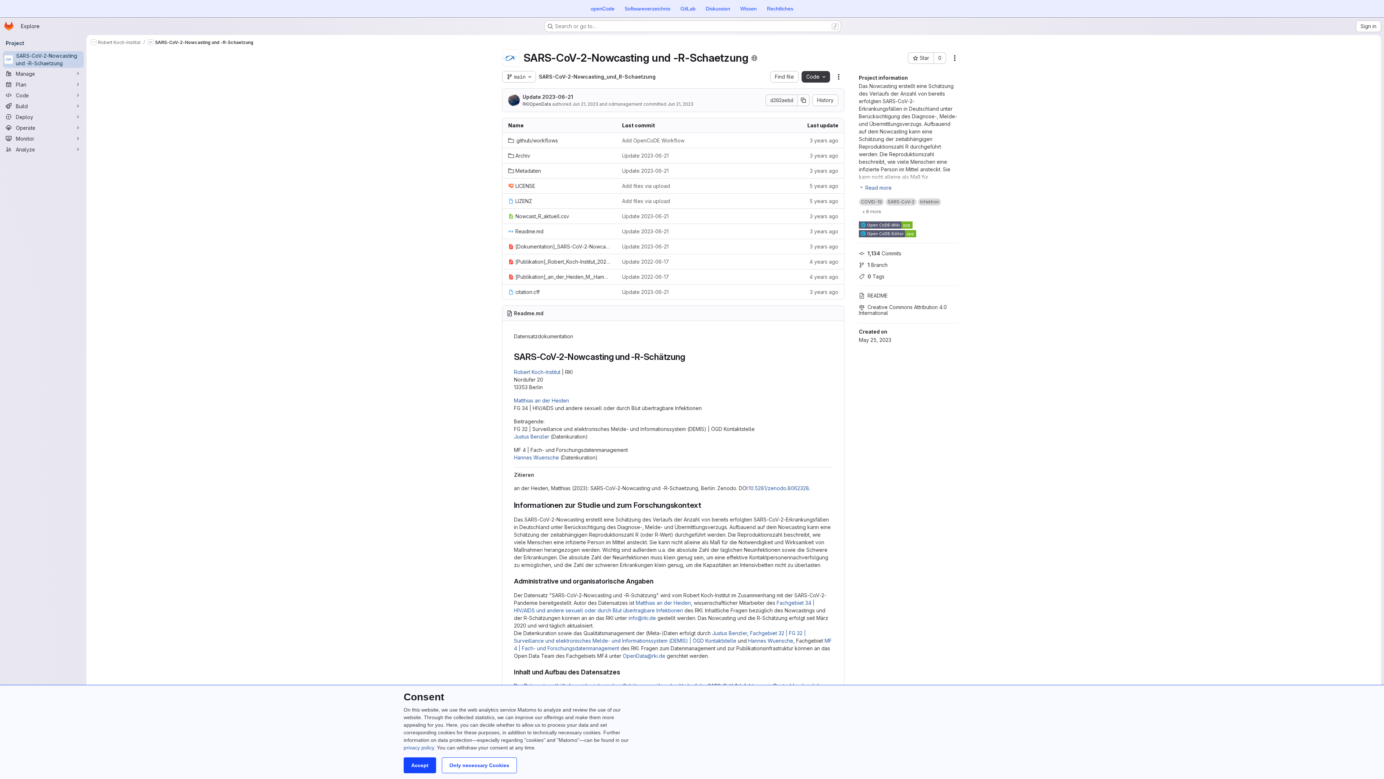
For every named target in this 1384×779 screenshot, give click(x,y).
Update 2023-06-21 (548, 97)
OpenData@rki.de (644, 656)
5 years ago (823, 186)
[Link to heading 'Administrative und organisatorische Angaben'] (657, 581)
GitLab (688, 9)
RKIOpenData (537, 104)
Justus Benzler (531, 436)
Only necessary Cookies (479, 765)
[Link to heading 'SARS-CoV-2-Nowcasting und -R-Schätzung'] (689, 357)
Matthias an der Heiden (541, 400)
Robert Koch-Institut (537, 372)
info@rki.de (642, 618)
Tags (876, 276)
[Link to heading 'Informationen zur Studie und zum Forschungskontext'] (705, 505)
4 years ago (823, 262)
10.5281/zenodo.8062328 (779, 488)
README (878, 295)
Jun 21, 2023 (585, 104)
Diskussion (718, 9)
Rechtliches (780, 9)
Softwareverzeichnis (647, 9)
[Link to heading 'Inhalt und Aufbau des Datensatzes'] (623, 672)
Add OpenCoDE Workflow (653, 140)
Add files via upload (646, 186)
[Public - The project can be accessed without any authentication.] (754, 58)
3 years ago (824, 140)
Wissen (748, 9)
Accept (420, 765)
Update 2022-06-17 (645, 262)
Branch (878, 265)
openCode (603, 9)
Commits (884, 253)
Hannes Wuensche (536, 457)
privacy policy (419, 748)
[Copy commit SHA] (803, 100)
